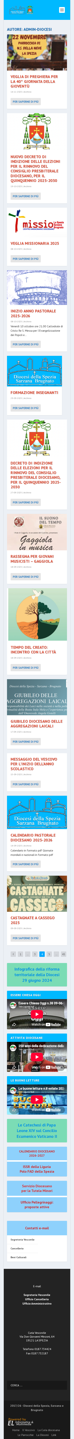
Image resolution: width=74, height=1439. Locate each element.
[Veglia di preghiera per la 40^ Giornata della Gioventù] (37, 52)
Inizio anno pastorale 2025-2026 (33, 313)
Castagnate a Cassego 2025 (33, 920)
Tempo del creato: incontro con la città (33, 649)
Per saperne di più (25, 101)
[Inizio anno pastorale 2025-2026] (37, 287)
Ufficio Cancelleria (37, 1299)
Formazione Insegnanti (34, 392)
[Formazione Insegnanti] (34, 371)
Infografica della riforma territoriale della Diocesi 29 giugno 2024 (37, 974)
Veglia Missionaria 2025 (35, 243)
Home (16, 1430)
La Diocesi (42, 1435)
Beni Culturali (18, 1257)
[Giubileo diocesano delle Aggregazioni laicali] (37, 697)
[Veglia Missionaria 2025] (37, 222)
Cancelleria (17, 1248)
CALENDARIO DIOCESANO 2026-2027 (37, 1153)
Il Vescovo (28, 1430)
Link (53, 1435)
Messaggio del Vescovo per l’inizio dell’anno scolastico (34, 764)
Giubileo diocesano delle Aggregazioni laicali (37, 723)
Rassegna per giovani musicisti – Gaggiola (32, 559)
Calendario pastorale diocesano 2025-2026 (33, 837)
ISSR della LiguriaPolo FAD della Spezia (37, 1169)
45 (63, 954)
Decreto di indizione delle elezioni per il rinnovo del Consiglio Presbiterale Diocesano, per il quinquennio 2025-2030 (36, 474)
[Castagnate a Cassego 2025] (37, 894)
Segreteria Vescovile (22, 1239)
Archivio (27, 91)
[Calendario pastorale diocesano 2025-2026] (37, 812)
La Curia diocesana (49, 1430)
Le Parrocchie (26, 1435)
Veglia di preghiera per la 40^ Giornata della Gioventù (34, 81)
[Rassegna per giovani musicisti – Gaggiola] (37, 532)
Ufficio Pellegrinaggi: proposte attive (37, 1204)
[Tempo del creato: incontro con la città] (37, 614)
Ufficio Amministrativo (37, 1303)
